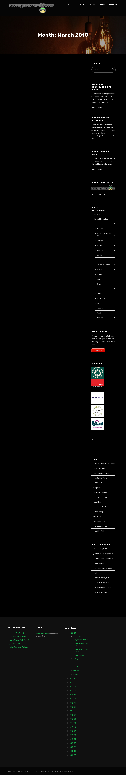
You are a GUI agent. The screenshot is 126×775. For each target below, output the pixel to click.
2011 (72, 735)
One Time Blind (99, 521)
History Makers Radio (101, 219)
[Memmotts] (97, 385)
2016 (72, 715)
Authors (100, 229)
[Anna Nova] (97, 398)
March (76, 675)
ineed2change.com (100, 497)
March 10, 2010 (15, 277)
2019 (72, 703)
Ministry (100, 250)
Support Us (112, 5)
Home (68, 5)
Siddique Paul (19, 273)
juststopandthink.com (101, 507)
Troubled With (98, 531)
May (75, 667)
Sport (99, 294)
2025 (72, 679)
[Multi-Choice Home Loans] (97, 424)
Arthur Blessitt (20, 199)
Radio (99, 279)
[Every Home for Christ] (97, 373)
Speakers (100, 289)
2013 (72, 727)
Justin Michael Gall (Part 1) (103, 558)
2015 (72, 719)
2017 (72, 711)
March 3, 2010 (15, 346)
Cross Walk (97, 483)
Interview (96, 224)
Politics (99, 274)
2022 (72, 691)
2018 (72, 707)
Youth (99, 313)
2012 (72, 731)
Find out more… (97, 107)
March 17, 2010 (15, 203)
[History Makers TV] (103, 187)
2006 (72, 755)
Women (100, 308)
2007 (72, 751)
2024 (72, 683)
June (76, 663)
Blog (75, 5)
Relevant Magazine (100, 526)
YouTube (100, 318)
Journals (83, 5)
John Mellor (18, 67)
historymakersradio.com (20, 771)
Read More (14, 106)
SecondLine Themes (60, 771)
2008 (72, 747)
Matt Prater (28, 72)
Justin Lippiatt (98, 563)
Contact (101, 5)
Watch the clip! (98, 194)
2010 (72, 739)
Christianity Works (100, 478)
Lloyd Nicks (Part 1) (100, 549)
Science (99, 284)
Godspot (96, 214)
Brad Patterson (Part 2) (102, 582)
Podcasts (100, 269)
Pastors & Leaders (103, 265)
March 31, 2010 (15, 72)
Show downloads (42, 633)
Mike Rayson (18, 341)
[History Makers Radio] (32, 8)
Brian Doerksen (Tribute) (102, 568)
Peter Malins (18, 139)
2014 (72, 723)
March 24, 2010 (15, 143)
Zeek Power (97, 573)
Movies (99, 255)
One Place (97, 516)
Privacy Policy (34, 771)
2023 (72, 687)
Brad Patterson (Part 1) (102, 587)
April (76, 671)
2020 (72, 699)
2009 (72, 743)
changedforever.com (101, 473)
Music (99, 260)
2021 (72, 695)
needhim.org (98, 512)
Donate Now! (98, 350)
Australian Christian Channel (104, 463)
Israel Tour (97, 502)
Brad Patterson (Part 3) (102, 578)
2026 (72, 633)
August (77, 636)
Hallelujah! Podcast (100, 492)
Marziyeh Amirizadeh (101, 592)
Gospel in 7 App (99, 487)
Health (99, 245)
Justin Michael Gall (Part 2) (103, 554)
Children (100, 241)
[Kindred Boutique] (97, 411)
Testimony (101, 298)
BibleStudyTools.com (101, 468)
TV (98, 303)
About (92, 5)
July (75, 659)
